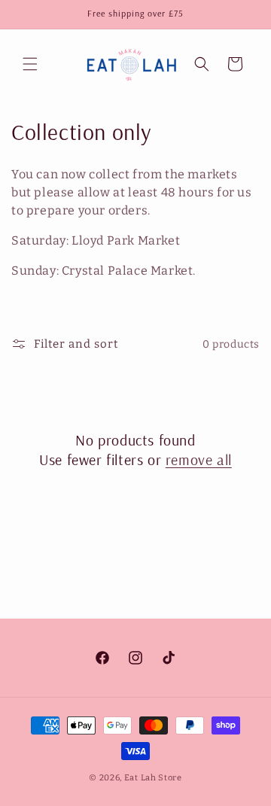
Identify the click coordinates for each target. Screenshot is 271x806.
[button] (30, 64)
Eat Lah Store (153, 778)
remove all (199, 459)
